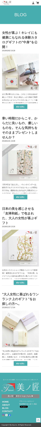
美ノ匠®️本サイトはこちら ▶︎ (20, 396)
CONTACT (7, 411)
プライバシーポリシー (26, 401)
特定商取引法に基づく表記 (28, 404)
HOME (5, 401)
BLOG (5, 408)
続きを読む (20, 107)
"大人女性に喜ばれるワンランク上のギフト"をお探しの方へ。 (20, 298)
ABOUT (6, 405)
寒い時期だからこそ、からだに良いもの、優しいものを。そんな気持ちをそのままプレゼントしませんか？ (20, 128)
